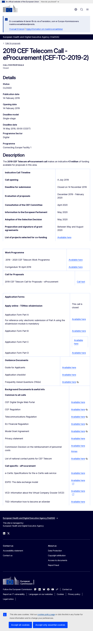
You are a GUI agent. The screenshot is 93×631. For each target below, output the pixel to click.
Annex (74, 451)
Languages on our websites (41, 594)
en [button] (75, 9)
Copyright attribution (57, 555)
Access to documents (57, 560)
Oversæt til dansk (16, 29)
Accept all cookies (20, 625)
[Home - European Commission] (10, 8)
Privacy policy (74, 594)
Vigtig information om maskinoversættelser (44, 29)
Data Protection (55, 550)
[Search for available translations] (78, 382)
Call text (81, 281)
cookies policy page (46, 614)
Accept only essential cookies (50, 625)
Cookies (60, 594)
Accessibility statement (13, 550)
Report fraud (53, 565)
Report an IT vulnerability (14, 594)
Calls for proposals (12, 43)
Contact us (7, 555)
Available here (64, 237)
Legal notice (8, 599)
